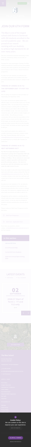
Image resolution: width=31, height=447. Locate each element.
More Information (15, 427)
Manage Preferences (15, 441)
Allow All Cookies (15, 437)
